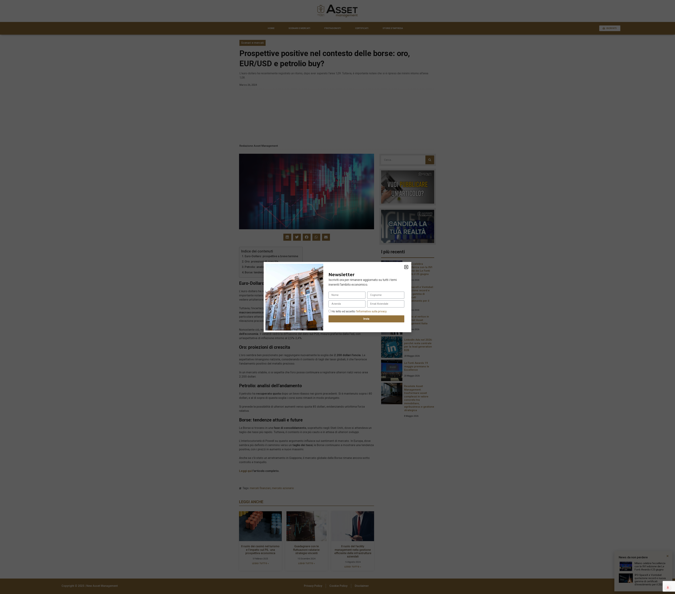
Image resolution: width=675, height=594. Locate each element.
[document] (337, 297)
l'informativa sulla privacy (371, 311)
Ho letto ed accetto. (359, 311)
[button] (406, 267)
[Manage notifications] (668, 587)
